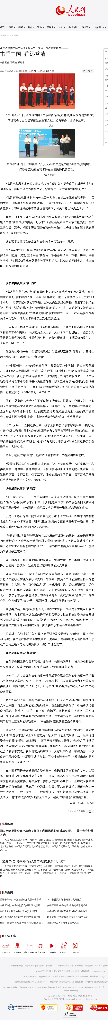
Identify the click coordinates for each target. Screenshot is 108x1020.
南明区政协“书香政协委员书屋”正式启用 (20, 905)
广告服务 (60, 966)
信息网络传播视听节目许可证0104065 (19, 987)
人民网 (3, 35)
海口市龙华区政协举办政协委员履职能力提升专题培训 (27, 911)
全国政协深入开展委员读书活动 (63, 923)
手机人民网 (29, 952)
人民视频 (52, 952)
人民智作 (75, 952)
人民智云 (63, 952)
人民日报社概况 (16, 966)
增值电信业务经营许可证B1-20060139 (66, 982)
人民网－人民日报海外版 (41, 71)
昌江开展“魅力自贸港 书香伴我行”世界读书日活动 (25, 923)
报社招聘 (40, 966)
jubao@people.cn (98, 971)
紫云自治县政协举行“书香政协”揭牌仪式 (20, 917)
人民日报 (6, 952)
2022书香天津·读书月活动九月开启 (64, 899)
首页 (2, 27)
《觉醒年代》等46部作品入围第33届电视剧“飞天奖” (32, 861)
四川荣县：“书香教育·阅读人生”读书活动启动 (70, 917)
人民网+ (17, 952)
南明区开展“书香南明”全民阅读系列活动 (67, 905)
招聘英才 (50, 966)
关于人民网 (30, 966)
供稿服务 (79, 966)
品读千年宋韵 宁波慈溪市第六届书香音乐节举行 (24, 899)
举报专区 (72, 27)
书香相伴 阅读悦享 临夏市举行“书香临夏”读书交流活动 (74, 911)
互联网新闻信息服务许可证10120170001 (30, 982)
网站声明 (99, 966)
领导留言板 (40, 952)
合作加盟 (69, 966)
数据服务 (89, 966)
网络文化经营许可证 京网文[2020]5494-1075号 (57, 987)
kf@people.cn (44, 976)
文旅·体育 (13, 35)
